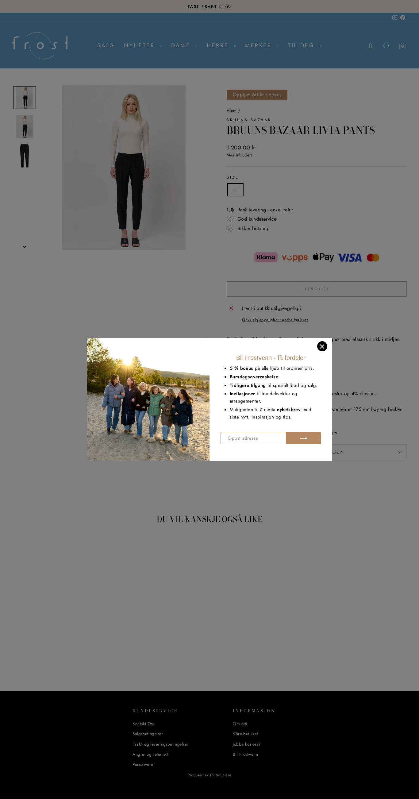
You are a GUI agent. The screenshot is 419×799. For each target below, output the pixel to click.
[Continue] (303, 438)
